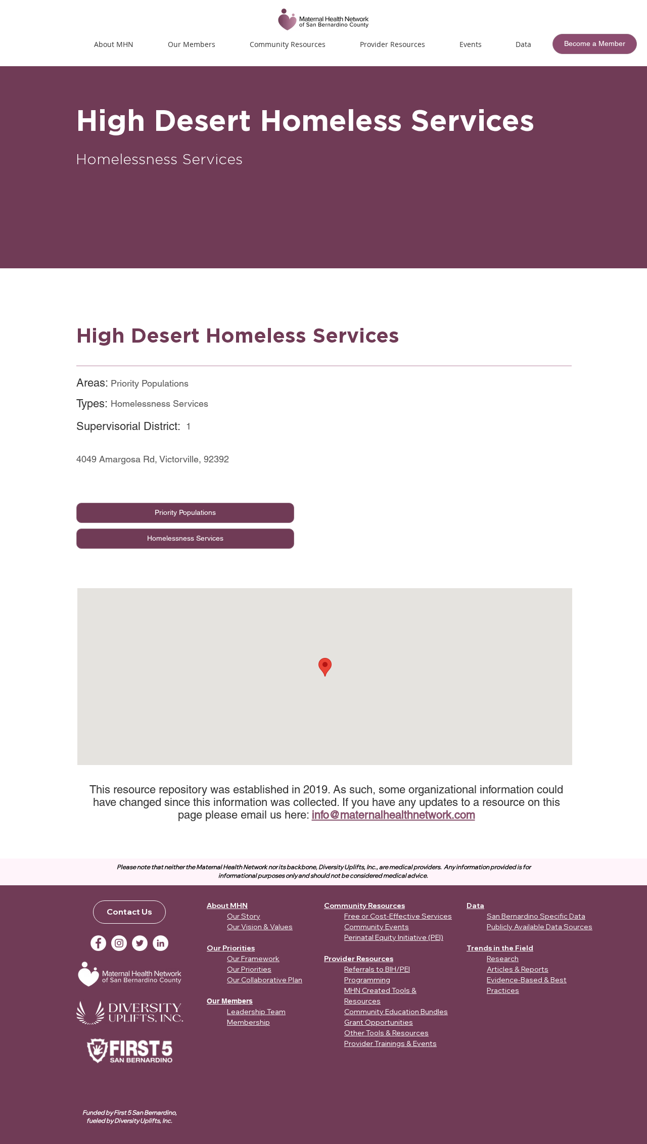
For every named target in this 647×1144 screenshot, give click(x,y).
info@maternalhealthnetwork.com (393, 814)
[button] (470, 44)
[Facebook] (98, 943)
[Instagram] (119, 943)
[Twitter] (140, 943)
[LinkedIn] (160, 943)
